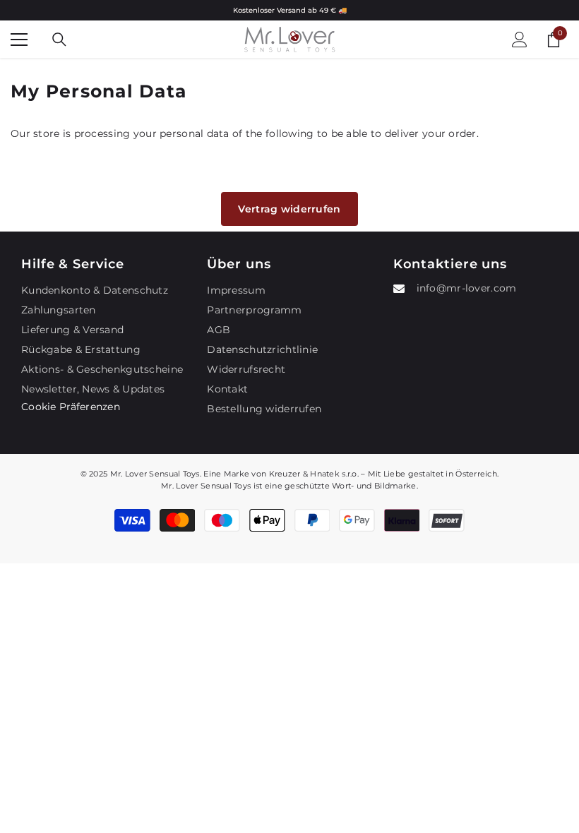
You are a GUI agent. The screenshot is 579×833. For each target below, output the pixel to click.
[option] (289, 10)
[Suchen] (59, 39)
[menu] (19, 39)
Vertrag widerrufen (289, 209)
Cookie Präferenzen (70, 406)
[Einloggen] (519, 39)
